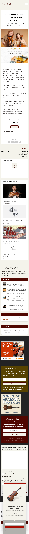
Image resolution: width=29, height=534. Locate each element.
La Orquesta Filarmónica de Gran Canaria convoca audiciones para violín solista (16, 298)
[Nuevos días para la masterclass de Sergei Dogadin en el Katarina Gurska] (14, 191)
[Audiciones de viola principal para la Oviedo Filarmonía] (14, 249)
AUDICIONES (21, 285)
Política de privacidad (8, 473)
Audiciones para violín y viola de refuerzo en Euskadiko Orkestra (15, 283)
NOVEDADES (9, 301)
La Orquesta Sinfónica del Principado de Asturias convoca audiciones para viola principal (16, 291)
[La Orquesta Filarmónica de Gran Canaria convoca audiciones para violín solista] (4, 297)
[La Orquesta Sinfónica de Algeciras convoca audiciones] (14, 211)
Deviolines (14, 23)
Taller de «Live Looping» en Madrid (11, 241)
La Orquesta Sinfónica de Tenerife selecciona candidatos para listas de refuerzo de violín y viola (15, 307)
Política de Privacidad (17, 389)
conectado (17, 267)
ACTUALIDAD (10, 25)
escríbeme (20, 332)
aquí (14, 116)
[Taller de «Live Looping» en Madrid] (14, 232)
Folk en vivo (14, 126)
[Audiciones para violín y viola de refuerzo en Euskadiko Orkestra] (4, 284)
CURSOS (17, 25)
